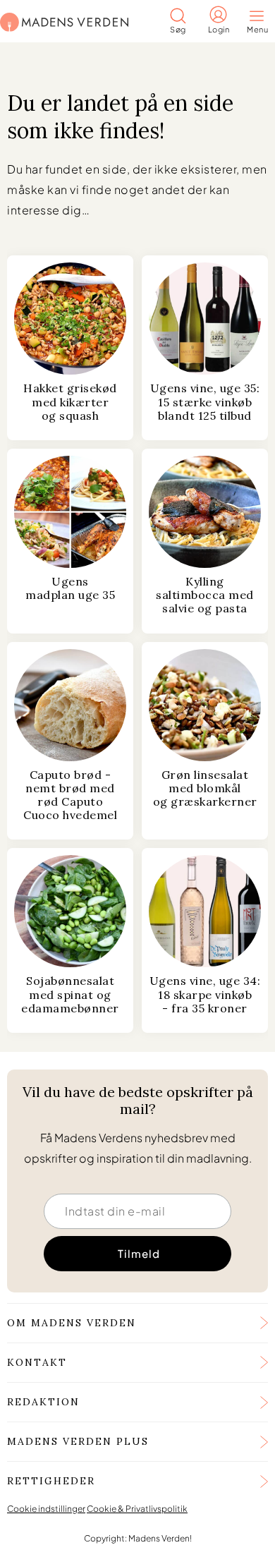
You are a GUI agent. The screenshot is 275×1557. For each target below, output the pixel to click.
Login (219, 29)
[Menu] (261, 17)
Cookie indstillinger (46, 1508)
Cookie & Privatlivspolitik (137, 1508)
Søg (178, 29)
